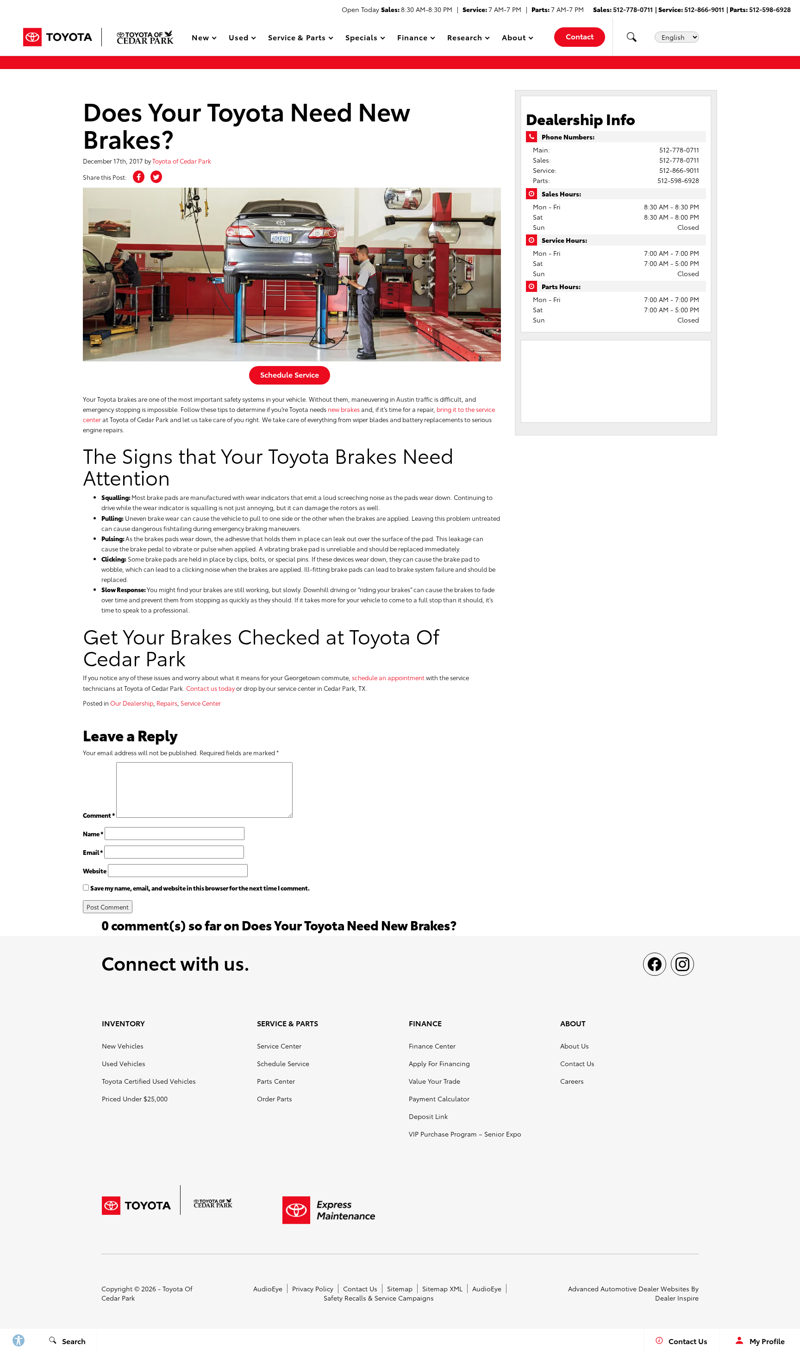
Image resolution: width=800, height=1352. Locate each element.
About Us (574, 1045)
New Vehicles (123, 1045)
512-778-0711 (679, 149)
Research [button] (465, 39)
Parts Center (276, 1081)
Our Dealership (131, 703)
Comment (99, 815)
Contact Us (577, 1063)
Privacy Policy (312, 1288)
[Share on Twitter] (156, 177)
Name (93, 833)
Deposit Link (428, 1116)
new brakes (344, 409)
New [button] (201, 39)
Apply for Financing (439, 1063)
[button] (631, 37)
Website (94, 870)
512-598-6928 (678, 180)
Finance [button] (412, 39)
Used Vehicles (123, 1063)
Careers (572, 1081)
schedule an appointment (388, 677)
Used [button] (239, 39)
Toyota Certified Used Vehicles (149, 1081)
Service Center (201, 703)
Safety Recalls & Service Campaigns (379, 1297)
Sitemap (399, 1288)
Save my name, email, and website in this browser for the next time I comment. (200, 888)
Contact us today (210, 688)
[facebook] (654, 964)
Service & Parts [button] (297, 39)
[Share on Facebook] (138, 177)
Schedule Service (289, 374)
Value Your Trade (434, 1081)
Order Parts (274, 1098)
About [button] (513, 39)
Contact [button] (580, 36)
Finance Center (432, 1045)
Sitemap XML (442, 1288)
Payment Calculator (439, 1098)
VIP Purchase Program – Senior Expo (465, 1134)
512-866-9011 (679, 170)
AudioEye (267, 1288)
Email (93, 852)
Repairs (166, 703)
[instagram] (682, 964)
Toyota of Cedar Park (181, 161)
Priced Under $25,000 (135, 1098)
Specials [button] (361, 39)
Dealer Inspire (677, 1297)
